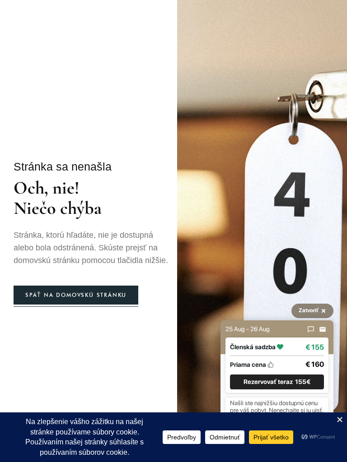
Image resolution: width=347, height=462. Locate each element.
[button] (277, 381)
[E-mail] (322, 329)
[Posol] (311, 329)
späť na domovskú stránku (76, 294)
